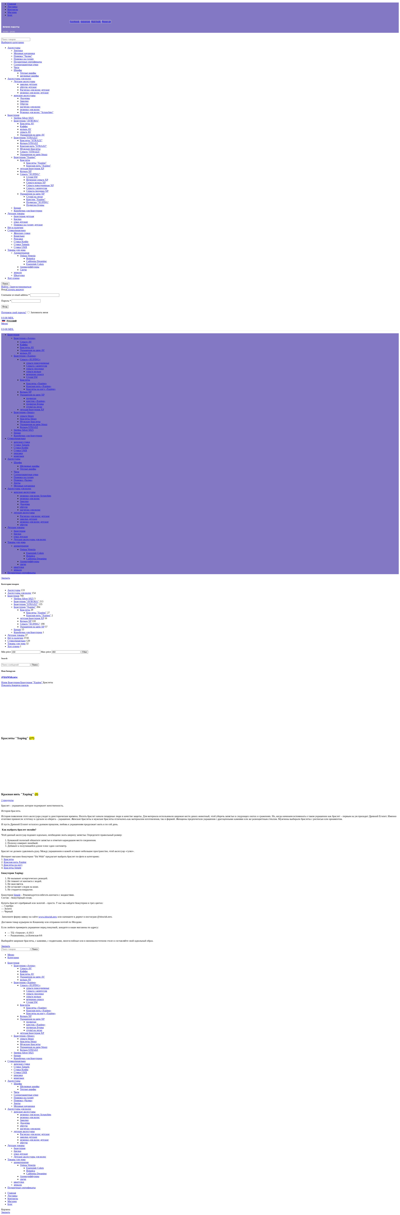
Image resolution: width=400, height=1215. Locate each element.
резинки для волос (30, 109)
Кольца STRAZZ (29, 143)
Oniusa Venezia (27, 255)
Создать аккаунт (15, 289)
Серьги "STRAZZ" (30, 151)
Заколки (24, 101)
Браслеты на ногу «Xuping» (41, 389)
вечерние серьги (35, 374)
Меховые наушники (24, 53)
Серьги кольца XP (36, 182)
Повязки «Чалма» (23, 480)
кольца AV (25, 129)
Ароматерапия (21, 252)
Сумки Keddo (21, 241)
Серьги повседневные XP (40, 185)
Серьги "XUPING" (30, 174)
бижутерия (19, 531)
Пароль (6, 300)
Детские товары (16, 213)
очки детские (21, 222)
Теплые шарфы (28, 73)
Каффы (24, 126)
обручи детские (28, 87)
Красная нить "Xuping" (38, 165)
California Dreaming (36, 261)
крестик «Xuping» (35, 401)
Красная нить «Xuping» (38, 386)
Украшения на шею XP (32, 193)
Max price (46, 652)
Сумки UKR (20, 247)
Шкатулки (19, 275)
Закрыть (5, 578)
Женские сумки (22, 233)
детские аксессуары (24, 512)
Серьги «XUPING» (30, 359)
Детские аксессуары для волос (30, 539)
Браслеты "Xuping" (36, 163)
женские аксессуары (24, 95)
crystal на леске (34, 406)
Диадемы (25, 98)
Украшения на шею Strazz (33, 154)
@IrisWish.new (9, 677)
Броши (17, 208)
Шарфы (18, 70)
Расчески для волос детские (35, 90)
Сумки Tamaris (21, 244)
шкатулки (19, 567)
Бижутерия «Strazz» (24, 412)
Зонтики (18, 50)
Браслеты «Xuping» (36, 383)
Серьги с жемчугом (36, 188)
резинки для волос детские (34, 92)
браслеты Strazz (28, 418)
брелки (17, 533)
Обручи (24, 104)
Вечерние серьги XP (37, 179)
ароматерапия (21, 546)
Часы (16, 67)
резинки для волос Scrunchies (35, 495)
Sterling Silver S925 (24, 118)
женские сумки (22, 442)
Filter (84, 652)
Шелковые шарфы (29, 466)
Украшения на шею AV (32, 134)
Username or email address (15, 295)
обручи (24, 507)
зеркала (18, 272)
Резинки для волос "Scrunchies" (36, 112)
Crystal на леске (34, 196)
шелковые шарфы (29, 75)
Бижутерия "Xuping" (25, 157)
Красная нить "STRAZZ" (33, 146)
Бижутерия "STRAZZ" (26, 137)
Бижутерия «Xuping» (25, 356)
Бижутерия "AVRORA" (26, 120)
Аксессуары (14, 47)
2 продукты (7, 800)
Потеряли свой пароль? (13, 312)
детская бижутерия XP (32, 168)
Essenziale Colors (35, 264)
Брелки (17, 219)
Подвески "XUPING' (37, 202)
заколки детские (28, 84)
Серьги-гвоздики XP (37, 191)
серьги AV (25, 132)
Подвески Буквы (35, 205)
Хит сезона (13, 278)
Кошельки (19, 236)
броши (17, 432)
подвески (31, 398)
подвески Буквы (35, 404)
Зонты (17, 483)
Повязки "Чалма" (23, 56)
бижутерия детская (24, 216)
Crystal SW (32, 177)
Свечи (23, 269)
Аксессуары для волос (19, 78)
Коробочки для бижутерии (28, 210)
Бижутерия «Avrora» (24, 338)
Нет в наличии (15, 227)
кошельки (19, 456)
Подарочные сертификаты (28, 61)
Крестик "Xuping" (35, 199)
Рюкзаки (18, 238)
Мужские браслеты (30, 149)
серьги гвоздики (35, 368)
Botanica (30, 258)
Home (4, 682)
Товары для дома (16, 250)
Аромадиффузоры (29, 267)
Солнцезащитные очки (26, 64)
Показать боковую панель (15, 685)
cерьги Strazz (27, 416)
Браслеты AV (27, 123)
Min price (6, 652)
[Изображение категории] (20, 732)
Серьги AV (26, 341)
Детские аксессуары (24, 81)
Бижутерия (13, 115)
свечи (23, 564)
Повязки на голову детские (28, 224)
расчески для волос (30, 106)
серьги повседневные (37, 363)
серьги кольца (33, 371)
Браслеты (25, 160)
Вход (4, 307)
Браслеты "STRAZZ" (31, 140)
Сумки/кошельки (17, 230)
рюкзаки (18, 453)
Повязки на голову (24, 59)
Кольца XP (26, 171)
